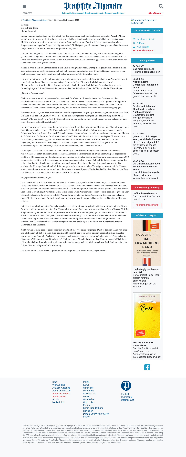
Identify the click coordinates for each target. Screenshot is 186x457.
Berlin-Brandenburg (93, 408)
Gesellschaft (89, 393)
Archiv (55, 399)
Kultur (86, 385)
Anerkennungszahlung (147, 205)
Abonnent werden (61, 393)
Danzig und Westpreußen (96, 414)
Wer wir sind (58, 385)
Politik (86, 382)
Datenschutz (127, 400)
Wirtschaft (88, 388)
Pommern (88, 405)
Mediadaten (58, 402)
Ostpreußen (89, 402)
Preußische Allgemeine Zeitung (35, 20)
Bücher (86, 416)
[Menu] (25, 6)
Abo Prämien (59, 396)
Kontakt (125, 394)
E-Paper (140, 43)
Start (54, 382)
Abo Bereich (142, 47)
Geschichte (89, 399)
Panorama (88, 390)
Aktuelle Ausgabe (61, 388)
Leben (86, 396)
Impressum (126, 397)
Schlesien (88, 411)
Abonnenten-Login (61, 390)
